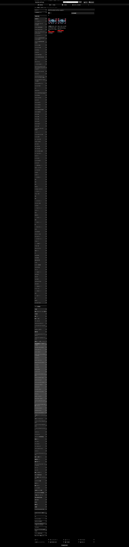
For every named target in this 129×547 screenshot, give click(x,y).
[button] (89, 5)
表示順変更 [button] (74, 13)
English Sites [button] (64, 545)
